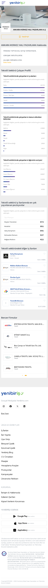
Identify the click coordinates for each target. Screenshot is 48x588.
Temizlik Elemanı (16, 301)
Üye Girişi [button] (5, 439)
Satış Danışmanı (16, 254)
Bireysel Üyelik (7, 443)
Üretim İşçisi (15, 277)
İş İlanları (4, 430)
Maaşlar (4, 461)
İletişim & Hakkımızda (10, 492)
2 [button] (25, 376)
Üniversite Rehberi (9, 478)
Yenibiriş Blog (7, 452)
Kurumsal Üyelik (8, 448)
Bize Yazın (5, 413)
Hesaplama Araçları (10, 465)
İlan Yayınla (5, 435)
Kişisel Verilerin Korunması (12, 501)
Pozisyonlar (6, 470)
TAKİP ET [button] (25, 37)
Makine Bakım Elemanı (19, 266)
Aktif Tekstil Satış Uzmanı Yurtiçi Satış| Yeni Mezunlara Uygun (21, 289)
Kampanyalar (7, 474)
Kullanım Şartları (8, 497)
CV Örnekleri (7, 456)
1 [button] (22, 376)
